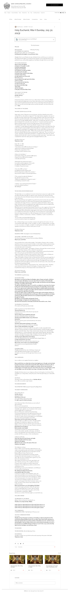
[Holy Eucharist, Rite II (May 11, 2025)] (35, 559)
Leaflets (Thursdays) (17, 19)
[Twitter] (62, 12)
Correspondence (35, 19)
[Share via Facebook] (15, 543)
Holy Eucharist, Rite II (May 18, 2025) (17, 566)
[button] (59, 19)
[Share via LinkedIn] (20, 543)
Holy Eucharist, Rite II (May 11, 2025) (34, 566)
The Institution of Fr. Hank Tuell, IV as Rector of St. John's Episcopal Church (52, 566)
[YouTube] (60, 12)
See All (59, 553)
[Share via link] (23, 543)
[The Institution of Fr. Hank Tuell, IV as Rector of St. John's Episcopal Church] (53, 559)
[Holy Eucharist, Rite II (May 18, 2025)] (17, 559)
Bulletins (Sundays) (26, 19)
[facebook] (65, 12)
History (45, 19)
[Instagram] (63, 12)
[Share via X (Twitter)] (17, 543)
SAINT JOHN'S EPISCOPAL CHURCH (21, 3)
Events (41, 19)
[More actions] (54, 26)
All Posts (10, 19)
